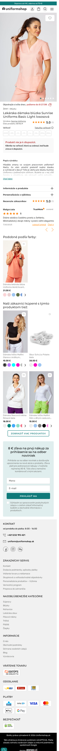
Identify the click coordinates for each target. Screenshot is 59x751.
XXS (6, 130)
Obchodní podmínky (12, 641)
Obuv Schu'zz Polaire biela (39, 352)
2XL (42, 130)
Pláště (6, 621)
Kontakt (6, 562)
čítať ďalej (8, 175)
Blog (5, 649)
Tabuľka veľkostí (43, 124)
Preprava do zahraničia (14, 585)
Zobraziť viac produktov (28, 430)
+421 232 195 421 (16, 531)
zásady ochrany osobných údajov (18, 739)
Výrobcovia (8, 653)
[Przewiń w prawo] (24, 291)
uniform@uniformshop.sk (21, 538)
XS (12, 130)
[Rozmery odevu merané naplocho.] (52, 124)
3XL (49, 130)
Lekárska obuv (10, 609)
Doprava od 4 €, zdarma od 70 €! (28, 3)
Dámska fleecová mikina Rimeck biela (14, 413)
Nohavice (7, 606)
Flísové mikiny (9, 613)
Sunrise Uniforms (18, 118)
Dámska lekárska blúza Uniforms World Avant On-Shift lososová (14, 282)
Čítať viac (50, 221)
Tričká (6, 617)
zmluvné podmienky (44, 739)
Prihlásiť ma (28, 492)
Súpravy (7, 598)
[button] (40, 95)
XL (36, 130)
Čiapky (6, 625)
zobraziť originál (37, 221)
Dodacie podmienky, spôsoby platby (20, 566)
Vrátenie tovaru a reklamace (16, 570)
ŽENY (5, 105)
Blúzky (13, 105)
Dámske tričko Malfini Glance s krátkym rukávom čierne (13, 352)
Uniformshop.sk (43, 732)
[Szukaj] (45, 9)
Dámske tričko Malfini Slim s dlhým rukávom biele (39, 413)
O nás (5, 637)
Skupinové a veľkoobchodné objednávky (22, 574)
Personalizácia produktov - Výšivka (20, 577)
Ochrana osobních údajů (15, 645)
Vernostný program (12, 581)
